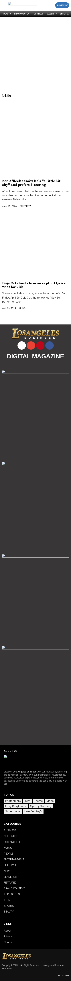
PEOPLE (8, 853)
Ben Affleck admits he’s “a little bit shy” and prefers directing (31, 182)
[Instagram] (21, 345)
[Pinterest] (40, 345)
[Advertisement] (35, 54)
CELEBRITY (52, 14)
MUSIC (22, 308)
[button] (51, 5)
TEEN (7, 900)
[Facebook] (49, 345)
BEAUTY (7, 14)
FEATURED (10, 882)
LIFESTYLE (10, 865)
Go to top (63, 975)
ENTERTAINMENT (14, 859)
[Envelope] (31, 345)
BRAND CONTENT (22, 14)
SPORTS (9, 905)
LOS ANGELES (12, 842)
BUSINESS (38, 14)
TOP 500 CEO (12, 894)
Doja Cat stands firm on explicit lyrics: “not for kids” (34, 285)
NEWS (7, 871)
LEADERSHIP (11, 876)
